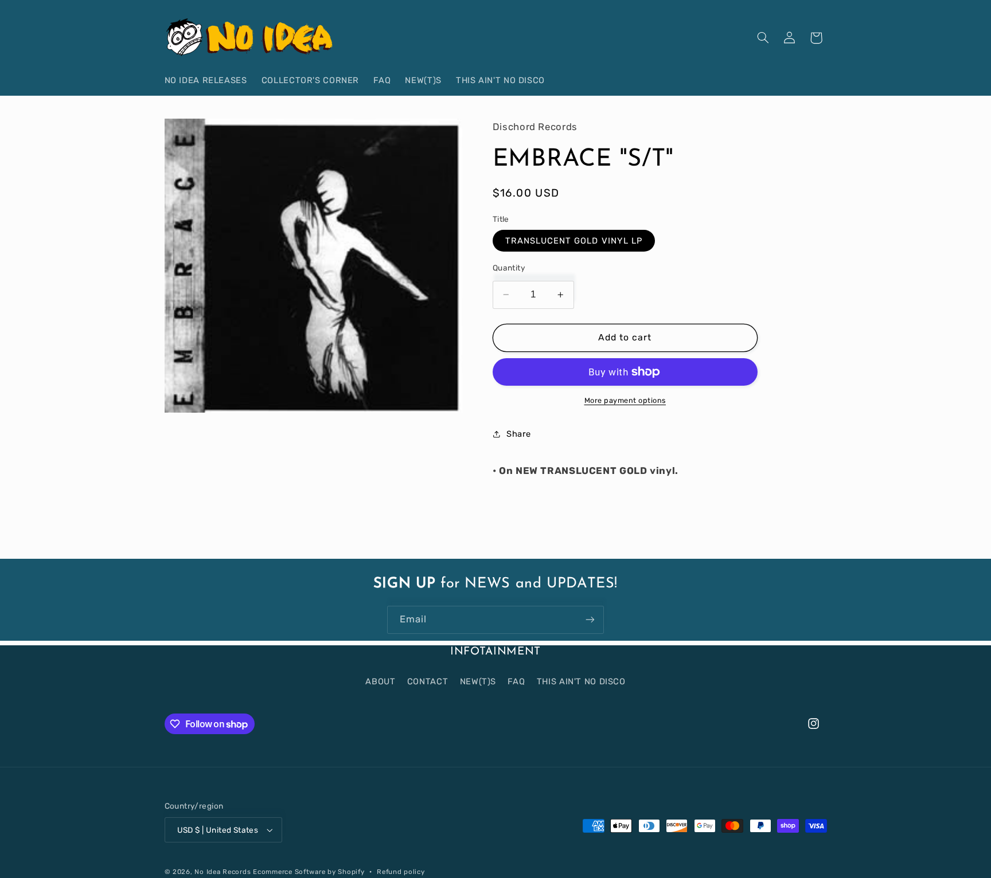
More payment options (625, 400)
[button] (763, 38)
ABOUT (380, 681)
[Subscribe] (590, 620)
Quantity (509, 267)
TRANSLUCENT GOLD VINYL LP (573, 241)
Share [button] (518, 434)
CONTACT (427, 681)
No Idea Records (222, 872)
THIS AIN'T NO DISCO (581, 681)
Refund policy (401, 872)
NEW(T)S (478, 681)
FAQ (516, 681)
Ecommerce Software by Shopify (308, 872)
